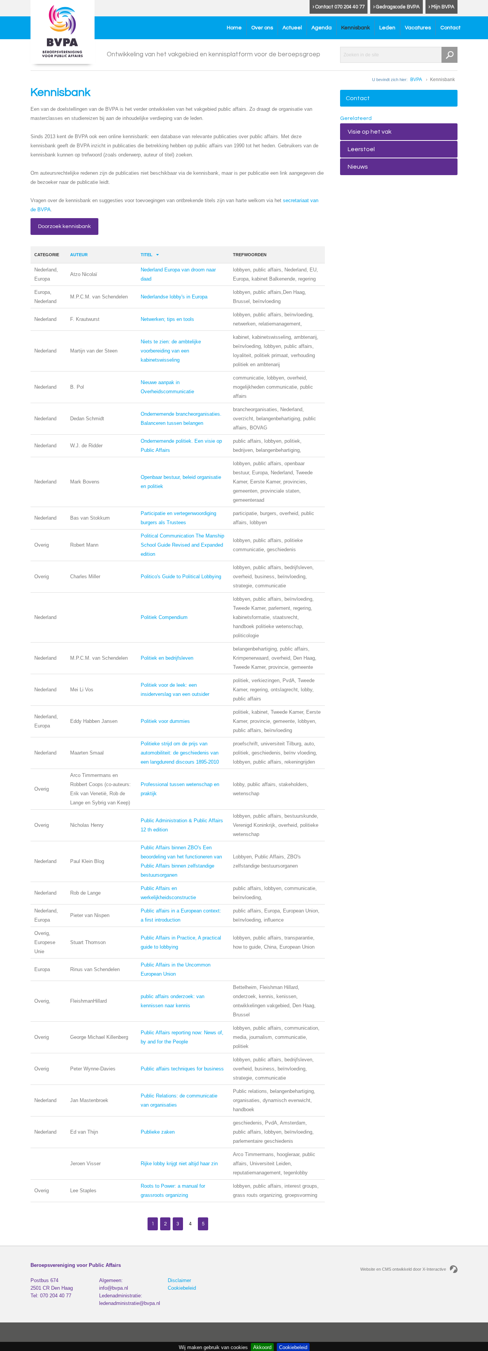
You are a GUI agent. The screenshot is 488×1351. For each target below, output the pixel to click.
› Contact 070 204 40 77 (338, 7)
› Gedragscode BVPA (396, 7)
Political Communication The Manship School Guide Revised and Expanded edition (182, 545)
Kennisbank (355, 27)
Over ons (262, 27)
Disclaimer (179, 1280)
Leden (387, 27)
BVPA (416, 79)
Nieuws (358, 167)
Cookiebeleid (182, 1288)
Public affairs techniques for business (182, 1069)
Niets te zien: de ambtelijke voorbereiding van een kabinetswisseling (171, 351)
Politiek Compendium (164, 617)
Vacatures (418, 27)
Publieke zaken (158, 1132)
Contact (450, 27)
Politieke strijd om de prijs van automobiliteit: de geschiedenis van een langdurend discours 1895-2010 (180, 753)
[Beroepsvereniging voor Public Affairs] (62, 32)
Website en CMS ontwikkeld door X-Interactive (403, 1269)
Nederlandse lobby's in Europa (174, 297)
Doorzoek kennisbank (64, 226)
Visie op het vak (370, 132)
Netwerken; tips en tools (167, 319)
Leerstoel (361, 149)
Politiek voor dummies (165, 721)
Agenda (321, 27)
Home (234, 27)
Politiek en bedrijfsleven (167, 658)
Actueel (292, 27)
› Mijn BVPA (441, 7)
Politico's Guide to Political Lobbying (181, 576)
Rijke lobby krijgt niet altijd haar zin (179, 1163)
